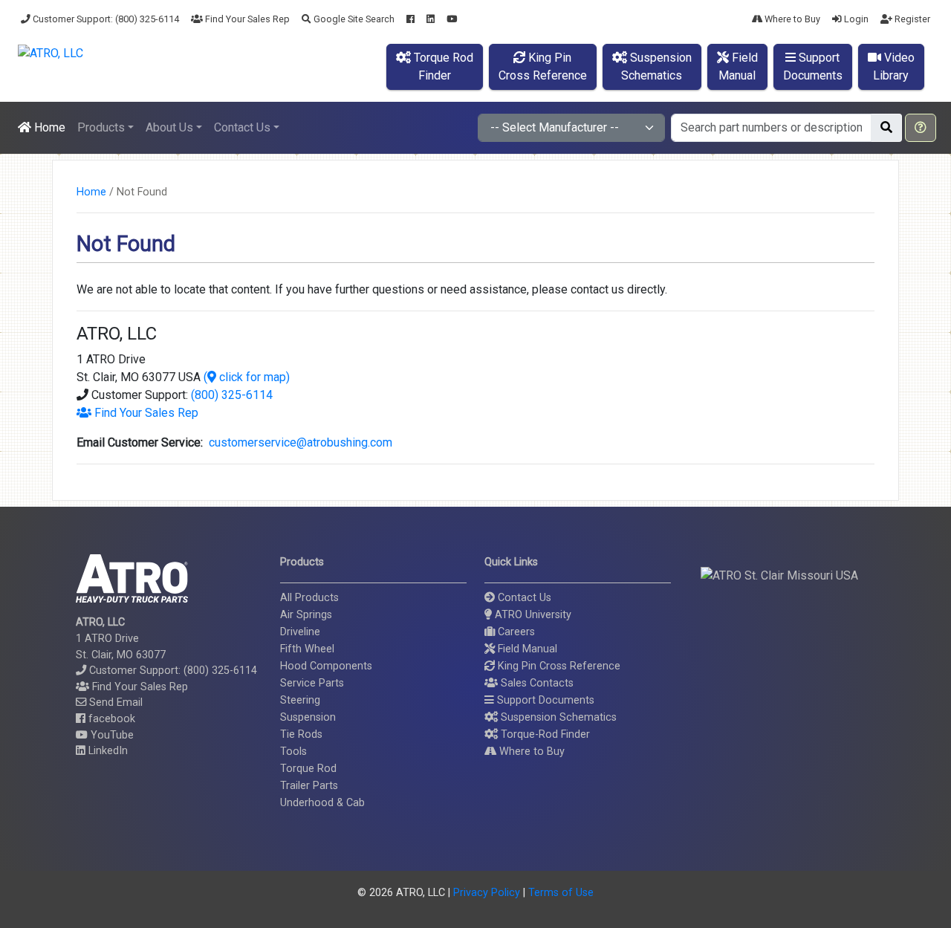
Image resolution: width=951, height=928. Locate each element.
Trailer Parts (309, 785)
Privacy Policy (486, 892)
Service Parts (312, 683)
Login (855, 19)
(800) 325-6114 (232, 395)
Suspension (308, 717)
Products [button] (101, 127)
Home (48, 127)
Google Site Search (353, 19)
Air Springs (306, 615)
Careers (515, 632)
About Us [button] (169, 127)
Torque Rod (308, 768)
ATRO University (531, 615)
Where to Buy (791, 19)
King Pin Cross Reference (557, 666)
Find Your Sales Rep (246, 19)
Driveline (300, 632)
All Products (309, 597)
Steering (300, 700)
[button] (920, 128)
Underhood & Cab (322, 802)
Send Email (114, 702)
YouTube (111, 735)
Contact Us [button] (242, 127)
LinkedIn (106, 750)
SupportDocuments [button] (813, 66)
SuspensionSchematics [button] (656, 66)
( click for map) (247, 377)
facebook (110, 719)
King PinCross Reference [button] (543, 66)
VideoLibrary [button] (894, 66)
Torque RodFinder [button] (442, 66)
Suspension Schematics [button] (557, 717)
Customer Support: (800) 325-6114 (104, 19)
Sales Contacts (536, 683)
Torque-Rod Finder (544, 734)
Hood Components (326, 666)
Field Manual (526, 649)
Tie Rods (301, 734)
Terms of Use (561, 892)
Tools (293, 751)
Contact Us (523, 597)
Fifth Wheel (307, 649)
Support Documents (544, 700)
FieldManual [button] (738, 66)
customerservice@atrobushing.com (297, 442)
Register (911, 19)
